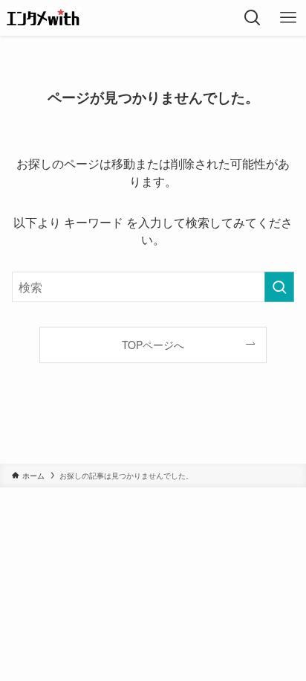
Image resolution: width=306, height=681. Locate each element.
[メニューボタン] (288, 18)
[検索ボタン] (252, 18)
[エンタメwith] (44, 18)
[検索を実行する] (279, 287)
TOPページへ (153, 344)
